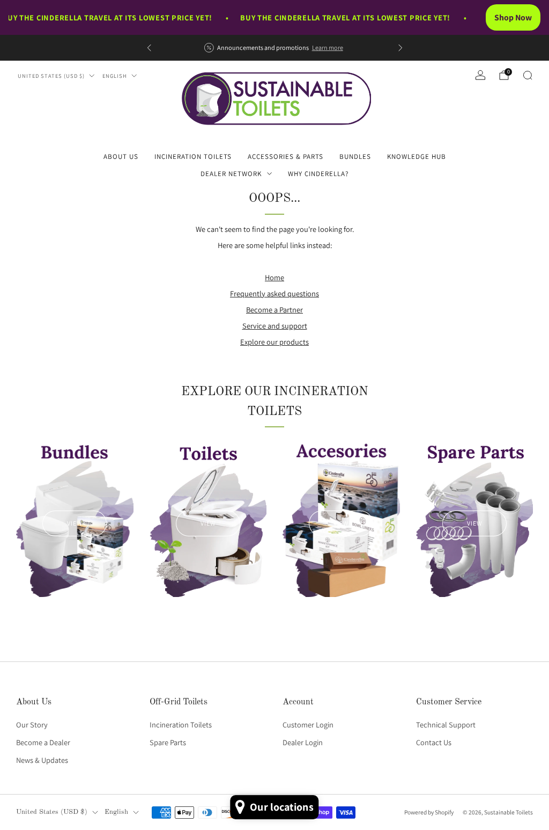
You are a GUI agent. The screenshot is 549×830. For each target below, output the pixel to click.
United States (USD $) (51, 75)
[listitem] (275, 48)
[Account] (480, 75)
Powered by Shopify (429, 812)
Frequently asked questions (274, 293)
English (114, 75)
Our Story (32, 724)
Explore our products (274, 342)
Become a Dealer (43, 742)
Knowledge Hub (416, 156)
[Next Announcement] (400, 48)
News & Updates (42, 760)
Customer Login (308, 724)
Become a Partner (274, 309)
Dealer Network (231, 173)
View (74, 523)
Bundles (355, 156)
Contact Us (433, 742)
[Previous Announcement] (149, 48)
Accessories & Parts (285, 156)
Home (274, 277)
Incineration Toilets (193, 156)
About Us (120, 156)
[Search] (527, 75)
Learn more (327, 47)
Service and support (274, 326)
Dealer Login (303, 742)
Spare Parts (168, 742)
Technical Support (446, 724)
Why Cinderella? (318, 173)
